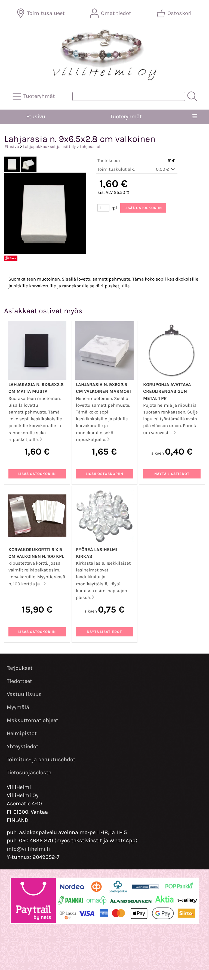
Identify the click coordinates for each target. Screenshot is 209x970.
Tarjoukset (20, 668)
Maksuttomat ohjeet (32, 720)
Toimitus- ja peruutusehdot (41, 759)
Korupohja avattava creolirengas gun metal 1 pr (167, 391)
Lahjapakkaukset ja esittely (49, 146)
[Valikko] (195, 117)
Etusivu (35, 116)
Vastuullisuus (24, 694)
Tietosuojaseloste (29, 772)
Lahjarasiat (90, 146)
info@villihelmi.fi (28, 849)
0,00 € (163, 169)
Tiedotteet (19, 681)
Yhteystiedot (22, 746)
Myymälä (18, 707)
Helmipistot (22, 733)
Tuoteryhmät (126, 116)
